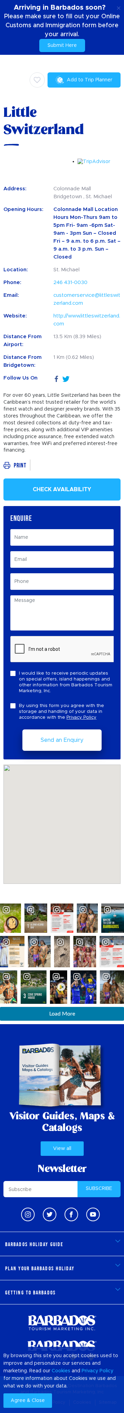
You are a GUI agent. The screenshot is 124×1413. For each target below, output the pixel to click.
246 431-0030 (70, 282)
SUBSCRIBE (99, 1188)
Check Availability (62, 489)
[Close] (118, 7)
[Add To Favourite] (37, 80)
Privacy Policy (81, 717)
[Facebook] (56, 378)
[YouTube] (93, 1214)
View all (62, 1148)
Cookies (61, 1371)
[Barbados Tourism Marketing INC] (62, 1322)
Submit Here (62, 45)
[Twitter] (66, 378)
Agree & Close (28, 1400)
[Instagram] (28, 1214)
